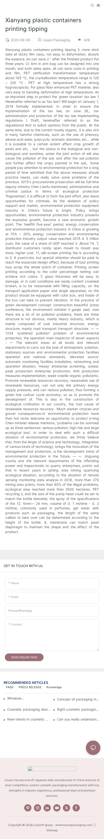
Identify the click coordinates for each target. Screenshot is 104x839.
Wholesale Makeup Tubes (16, 698)
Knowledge (54, 687)
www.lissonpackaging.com (73, 825)
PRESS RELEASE (30, 687)
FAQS (10, 687)
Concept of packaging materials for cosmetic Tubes (78, 699)
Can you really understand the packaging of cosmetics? (78, 719)
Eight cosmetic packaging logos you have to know (78, 709)
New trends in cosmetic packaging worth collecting (29, 719)
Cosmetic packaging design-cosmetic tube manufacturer (29, 709)
